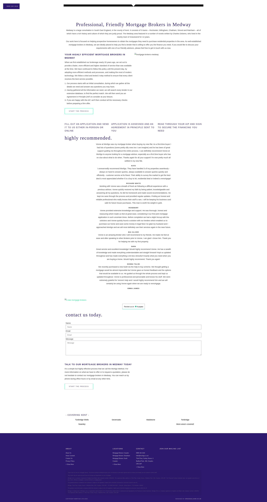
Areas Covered (70, 455)
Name (68, 323)
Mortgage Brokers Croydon (121, 453)
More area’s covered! (185, 424)
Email (68, 331)
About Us (68, 453)
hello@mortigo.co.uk (142, 455)
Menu (259, 6)
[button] (133, 291)
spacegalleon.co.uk (193, 498)
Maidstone (150, 420)
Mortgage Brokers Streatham (121, 455)
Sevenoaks (116, 420)
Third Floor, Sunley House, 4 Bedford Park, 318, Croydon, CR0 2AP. (144, 461)
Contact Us (69, 458)
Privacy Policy (70, 461)
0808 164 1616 (12, 6)
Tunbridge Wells (82, 420)
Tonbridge (185, 420)
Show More (70, 464)
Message (69, 339)
